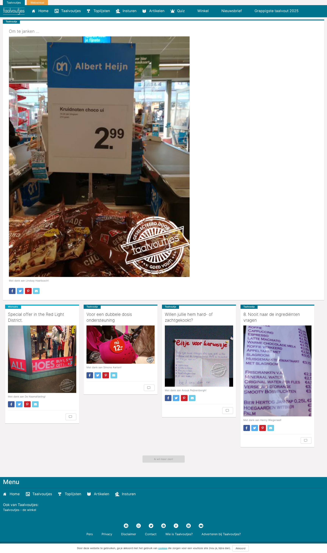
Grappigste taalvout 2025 (277, 11)
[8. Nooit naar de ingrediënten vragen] (277, 371)
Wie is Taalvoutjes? (179, 534)
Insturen (129, 11)
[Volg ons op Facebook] (126, 525)
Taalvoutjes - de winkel (19, 510)
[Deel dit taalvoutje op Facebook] (12, 291)
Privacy (107, 534)
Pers (89, 534)
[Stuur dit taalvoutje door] (36, 291)
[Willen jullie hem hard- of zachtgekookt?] (199, 356)
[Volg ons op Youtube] (201, 525)
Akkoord (240, 548)
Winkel (203, 11)
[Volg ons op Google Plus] (163, 525)
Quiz (181, 11)
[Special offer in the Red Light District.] (42, 359)
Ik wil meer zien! (163, 459)
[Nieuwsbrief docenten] (308, 10)
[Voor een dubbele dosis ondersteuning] (120, 344)
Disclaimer (128, 534)
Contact (150, 534)
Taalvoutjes (14, 2)
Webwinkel (37, 2)
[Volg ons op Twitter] (151, 525)
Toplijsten (101, 11)
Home (43, 11)
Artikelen (156, 11)
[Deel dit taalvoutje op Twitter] (20, 291)
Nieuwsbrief (231, 11)
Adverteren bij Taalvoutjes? (221, 534)
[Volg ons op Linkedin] (188, 525)
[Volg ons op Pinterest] (176, 525)
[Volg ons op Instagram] (138, 525)
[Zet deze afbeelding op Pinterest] (28, 291)
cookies (162, 547)
